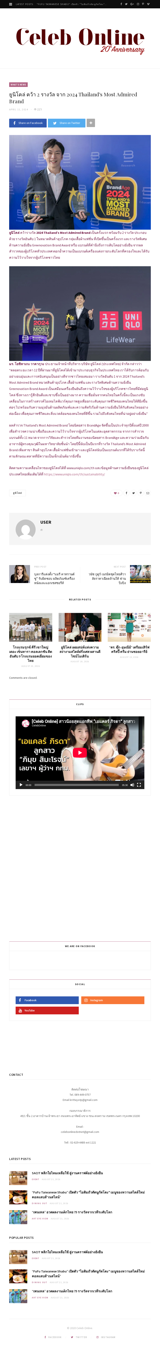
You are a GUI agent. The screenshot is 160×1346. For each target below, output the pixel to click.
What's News (18, 84)
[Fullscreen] (139, 785)
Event (35, 1179)
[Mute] (132, 785)
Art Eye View (40, 1218)
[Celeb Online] (80, 39)
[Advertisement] (80, 867)
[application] (80, 752)
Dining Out (39, 1203)
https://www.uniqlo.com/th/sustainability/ (74, 474)
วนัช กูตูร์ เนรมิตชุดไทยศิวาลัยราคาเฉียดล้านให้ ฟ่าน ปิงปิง (107, 578)
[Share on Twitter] (133, 493)
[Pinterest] (141, 493)
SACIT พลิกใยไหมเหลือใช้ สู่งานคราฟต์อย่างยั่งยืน (67, 1173)
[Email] (148, 493)
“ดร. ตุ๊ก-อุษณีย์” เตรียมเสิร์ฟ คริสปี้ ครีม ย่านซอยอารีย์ (129, 649)
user (45, 522)
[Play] (21, 785)
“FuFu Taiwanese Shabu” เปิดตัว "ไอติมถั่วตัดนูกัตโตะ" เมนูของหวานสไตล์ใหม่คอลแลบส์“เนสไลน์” (73, 4)
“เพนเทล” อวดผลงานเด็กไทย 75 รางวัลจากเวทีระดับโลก (72, 1212)
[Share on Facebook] (126, 493)
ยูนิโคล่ (17, 493)
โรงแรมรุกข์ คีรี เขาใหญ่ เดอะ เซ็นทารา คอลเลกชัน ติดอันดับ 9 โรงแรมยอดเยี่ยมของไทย (30, 654)
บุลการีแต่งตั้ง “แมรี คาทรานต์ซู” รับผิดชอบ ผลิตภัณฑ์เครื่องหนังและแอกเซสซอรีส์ (54, 578)
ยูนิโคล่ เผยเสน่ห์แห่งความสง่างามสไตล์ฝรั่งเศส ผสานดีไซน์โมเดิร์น (80, 651)
